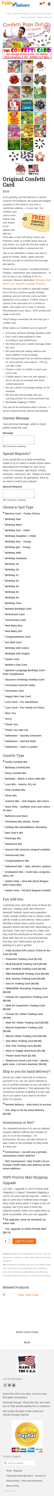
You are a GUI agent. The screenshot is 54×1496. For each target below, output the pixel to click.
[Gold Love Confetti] (27, 92)
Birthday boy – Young (18, 541)
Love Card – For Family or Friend (24, 707)
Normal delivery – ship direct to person (28, 1104)
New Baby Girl (13, 631)
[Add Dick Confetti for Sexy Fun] (20, 169)
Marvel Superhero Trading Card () (23, 1029)
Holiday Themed (29, 1257)
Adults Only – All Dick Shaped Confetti (28, 890)
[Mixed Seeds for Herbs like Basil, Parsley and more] (14, 143)
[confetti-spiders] (14, 156)
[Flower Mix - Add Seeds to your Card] (27, 143)
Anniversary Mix (14, 855)
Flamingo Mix (13, 838)
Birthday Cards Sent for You (29, 1265)
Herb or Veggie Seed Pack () (25, 1050)
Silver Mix (11, 795)
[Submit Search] (5, 1463)
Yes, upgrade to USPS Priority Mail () (24, 1230)
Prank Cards (26, 1275)
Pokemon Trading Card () (23, 959)
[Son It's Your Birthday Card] (27, 117)
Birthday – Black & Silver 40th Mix (25, 778)
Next (48, 1319)
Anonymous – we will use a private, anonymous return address (25, 1154)
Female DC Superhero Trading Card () (25, 999)
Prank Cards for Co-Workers (41, 1275)
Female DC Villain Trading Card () (23, 1016)
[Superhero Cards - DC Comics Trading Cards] (40, 79)
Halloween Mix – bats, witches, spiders (28, 866)
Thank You (11, 724)
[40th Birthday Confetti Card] (40, 105)
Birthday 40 (12, 586)
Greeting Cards (18, 1257)
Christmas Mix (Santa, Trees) (22, 821)
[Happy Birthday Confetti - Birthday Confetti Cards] (14, 92)
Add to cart (24, 1241)
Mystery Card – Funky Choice (22, 513)
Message (8, 433)
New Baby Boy (13, 625)
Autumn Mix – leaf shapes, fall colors (27, 801)
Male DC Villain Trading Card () (26, 1022)
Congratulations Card (18, 636)
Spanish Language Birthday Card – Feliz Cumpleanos (25, 672)
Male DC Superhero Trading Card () (24, 1007)
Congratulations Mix (17, 860)
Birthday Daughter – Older (20, 536)
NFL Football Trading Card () (25, 968)
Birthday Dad (13, 519)
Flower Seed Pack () (20, 1055)
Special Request (12, 486)
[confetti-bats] (40, 143)
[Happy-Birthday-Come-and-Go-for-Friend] (27, 105)
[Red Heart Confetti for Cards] (14, 79)
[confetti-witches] (27, 156)
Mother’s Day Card (16, 664)
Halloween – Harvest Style (20, 741)
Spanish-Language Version (29, 283)
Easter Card (12, 659)
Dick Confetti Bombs (14, 1272)
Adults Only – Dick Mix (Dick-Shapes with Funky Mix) (25, 883)
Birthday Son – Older (17, 530)
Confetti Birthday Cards (29, 1268)
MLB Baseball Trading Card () (26, 964)
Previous (5, 1319)
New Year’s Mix (14, 832)
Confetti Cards (27, 1254)
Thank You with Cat (16, 730)
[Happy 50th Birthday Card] (40, 92)
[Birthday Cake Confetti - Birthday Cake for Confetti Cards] (40, 130)
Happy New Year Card (18, 696)
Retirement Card (15, 614)
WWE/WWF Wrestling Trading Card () (25, 990)
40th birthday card (13, 1265)
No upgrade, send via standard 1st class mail (24, 1221)
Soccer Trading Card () (22, 983)
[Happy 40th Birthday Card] (14, 117)
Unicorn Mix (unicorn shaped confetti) (27, 849)
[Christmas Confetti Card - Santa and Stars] (40, 66)
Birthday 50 (12, 592)
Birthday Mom (13, 524)
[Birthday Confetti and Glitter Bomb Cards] (14, 105)
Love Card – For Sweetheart (21, 702)
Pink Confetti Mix (15, 790)
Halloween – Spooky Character (23, 735)
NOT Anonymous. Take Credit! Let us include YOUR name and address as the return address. (26, 1165)
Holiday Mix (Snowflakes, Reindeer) (26, 827)
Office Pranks (40, 1257)
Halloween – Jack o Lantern (21, 746)
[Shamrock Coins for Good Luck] (27, 130)
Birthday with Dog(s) (17, 653)
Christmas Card (14, 690)
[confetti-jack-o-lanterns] (40, 156)
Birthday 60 (12, 597)
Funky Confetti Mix (16, 762)
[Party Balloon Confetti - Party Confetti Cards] (14, 66)
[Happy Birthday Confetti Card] (27, 79)
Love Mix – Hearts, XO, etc (20, 784)
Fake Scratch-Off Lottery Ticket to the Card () (26, 952)
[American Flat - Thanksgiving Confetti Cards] (33, 169)
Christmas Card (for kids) (20, 685)
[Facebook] (5, 1385)
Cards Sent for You (14, 1268)
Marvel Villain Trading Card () (25, 1036)
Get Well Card (13, 642)
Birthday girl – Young (17, 547)
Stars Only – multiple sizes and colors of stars (26, 808)
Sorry (8, 718)
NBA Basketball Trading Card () (27, 973)
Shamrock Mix (13, 844)
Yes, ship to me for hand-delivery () (23, 1112)
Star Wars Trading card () (23, 1041)
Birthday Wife (13, 552)
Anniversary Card (15, 620)
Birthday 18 (12, 569)
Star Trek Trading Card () (23, 1045)
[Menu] (49, 4)
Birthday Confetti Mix (17, 767)
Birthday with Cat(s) (17, 648)
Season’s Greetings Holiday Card (24, 679)
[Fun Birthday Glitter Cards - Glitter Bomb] (27, 66)
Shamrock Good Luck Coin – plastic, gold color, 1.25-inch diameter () (26, 1062)
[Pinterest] (14, 1385)
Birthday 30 (12, 580)
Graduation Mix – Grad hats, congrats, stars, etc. (26, 874)
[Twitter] (9, 1385)
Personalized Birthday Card (12, 1275)
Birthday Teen (13, 603)
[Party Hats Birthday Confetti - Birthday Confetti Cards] (14, 130)
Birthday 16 (12, 564)
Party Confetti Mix (15, 773)
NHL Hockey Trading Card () (25, 978)
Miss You (10, 713)
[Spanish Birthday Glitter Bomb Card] (40, 117)
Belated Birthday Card (18, 608)
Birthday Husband (16, 558)
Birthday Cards (16, 1254)
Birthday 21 (12, 575)
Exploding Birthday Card (30, 1272)
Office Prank (43, 1272)
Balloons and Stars (16, 816)
